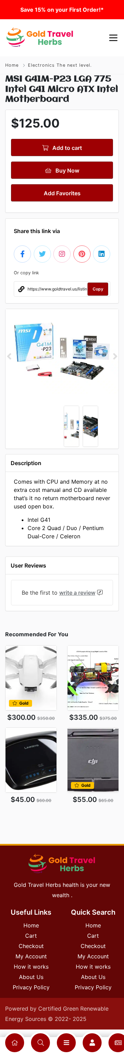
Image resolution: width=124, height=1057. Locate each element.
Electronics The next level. (60, 65)
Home (12, 65)
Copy (98, 288)
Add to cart (66, 147)
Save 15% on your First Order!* (62, 9)
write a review (77, 592)
